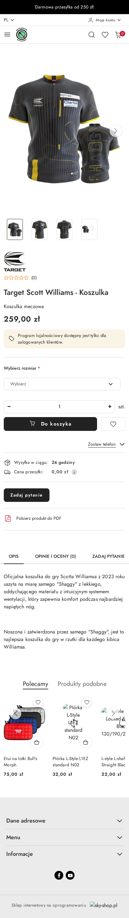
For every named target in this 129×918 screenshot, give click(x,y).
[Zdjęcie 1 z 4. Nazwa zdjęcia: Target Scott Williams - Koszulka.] (15, 229)
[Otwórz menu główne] (7, 34)
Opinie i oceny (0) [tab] (55, 556)
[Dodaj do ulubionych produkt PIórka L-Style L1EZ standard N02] (86, 702)
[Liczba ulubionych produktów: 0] (104, 35)
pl (6, 20)
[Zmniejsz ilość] (8, 407)
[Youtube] (70, 875)
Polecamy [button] (35, 683)
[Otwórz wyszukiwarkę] (91, 35)
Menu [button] (13, 837)
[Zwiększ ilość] (109, 407)
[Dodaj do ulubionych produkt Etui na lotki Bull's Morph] (38, 702)
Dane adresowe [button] (25, 821)
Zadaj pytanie (26, 495)
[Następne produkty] (113, 713)
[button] (115, 131)
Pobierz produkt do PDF (38, 518)
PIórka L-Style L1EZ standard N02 (70, 761)
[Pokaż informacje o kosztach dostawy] (74, 472)
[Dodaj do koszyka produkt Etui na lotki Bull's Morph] (37, 742)
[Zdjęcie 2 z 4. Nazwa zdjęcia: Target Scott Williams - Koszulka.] (39, 229)
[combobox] (62, 384)
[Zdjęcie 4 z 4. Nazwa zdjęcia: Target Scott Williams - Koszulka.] (89, 229)
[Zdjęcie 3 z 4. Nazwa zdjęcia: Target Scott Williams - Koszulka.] (64, 229)
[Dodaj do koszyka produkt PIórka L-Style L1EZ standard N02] (85, 742)
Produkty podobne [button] (82, 683)
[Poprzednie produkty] (15, 713)
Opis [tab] (14, 556)
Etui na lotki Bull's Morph (21, 761)
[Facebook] (58, 875)
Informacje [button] (19, 854)
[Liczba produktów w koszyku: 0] (118, 35)
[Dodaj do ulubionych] (113, 424)
